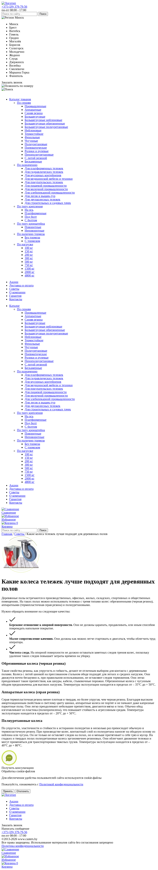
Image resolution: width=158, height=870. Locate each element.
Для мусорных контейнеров (43, 175)
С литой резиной (36, 158)
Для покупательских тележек (44, 182)
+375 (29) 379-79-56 (14, 6)
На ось (29, 209)
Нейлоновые (33, 130)
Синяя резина (34, 113)
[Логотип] (9, 3)
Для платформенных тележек (44, 168)
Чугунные (31, 140)
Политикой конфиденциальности (61, 784)
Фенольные (32, 137)
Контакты (15, 299)
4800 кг (29, 275)
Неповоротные (34, 230)
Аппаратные (33, 109)
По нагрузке (25, 244)
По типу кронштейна (31, 223)
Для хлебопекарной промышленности (50, 192)
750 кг (29, 265)
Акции (13, 282)
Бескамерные (33, 161)
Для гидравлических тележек (44, 171)
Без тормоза (32, 237)
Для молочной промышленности (46, 189)
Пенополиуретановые (39, 154)
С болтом (31, 220)
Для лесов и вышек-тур (40, 196)
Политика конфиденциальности (23, 846)
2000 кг (29, 272)
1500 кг (29, 268)
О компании (17, 292)
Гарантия (15, 295)
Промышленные (35, 106)
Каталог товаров (20, 99)
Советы (14, 289)
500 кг (29, 261)
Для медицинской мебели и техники (49, 178)
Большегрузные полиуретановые (46, 127)
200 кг (29, 254)
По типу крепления (30, 206)
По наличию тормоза (31, 234)
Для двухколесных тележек (42, 199)
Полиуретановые (36, 144)
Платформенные (35, 213)
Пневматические (36, 147)
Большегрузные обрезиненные (45, 123)
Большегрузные (35, 116)
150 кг (29, 251)
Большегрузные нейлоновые (43, 120)
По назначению (27, 165)
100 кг (29, 247)
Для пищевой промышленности (46, 185)
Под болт (31, 216)
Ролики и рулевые (37, 151)
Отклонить (23, 791)
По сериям (24, 102)
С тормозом (32, 241)
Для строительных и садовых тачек (48, 203)
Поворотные (33, 227)
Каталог (14, 305)
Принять (8, 791)
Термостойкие (34, 133)
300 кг (29, 258)
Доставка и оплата (21, 285)
